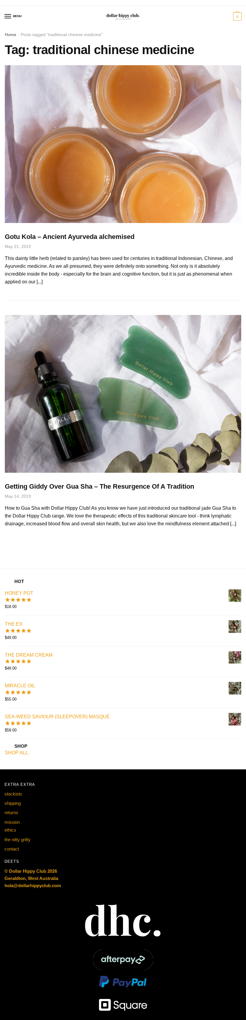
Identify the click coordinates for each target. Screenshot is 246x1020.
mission (12, 822)
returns (11, 812)
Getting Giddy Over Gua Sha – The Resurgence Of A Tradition (99, 486)
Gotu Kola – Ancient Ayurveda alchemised (69, 236)
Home (10, 34)
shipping (12, 803)
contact (11, 848)
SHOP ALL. (17, 752)
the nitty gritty (17, 839)
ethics (10, 829)
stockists (13, 793)
